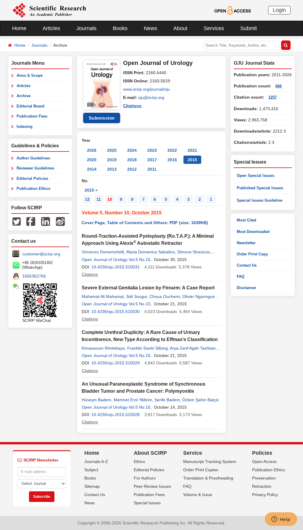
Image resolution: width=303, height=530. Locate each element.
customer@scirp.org (41, 254)
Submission (102, 117)
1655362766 (34, 276)
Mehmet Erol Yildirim (133, 399)
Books (120, 28)
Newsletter (246, 243)
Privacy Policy (265, 494)
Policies (262, 453)
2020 (91, 159)
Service (192, 453)
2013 (112, 169)
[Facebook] (30, 221)
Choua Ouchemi (164, 296)
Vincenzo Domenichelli (103, 251)
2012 (132, 169)
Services (214, 28)
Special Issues (147, 502)
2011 (152, 169)
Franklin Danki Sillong (147, 348)
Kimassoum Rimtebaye (103, 348)
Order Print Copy (252, 254)
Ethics (139, 461)
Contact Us (247, 265)
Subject (91, 469)
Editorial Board (30, 106)
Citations (132, 105)
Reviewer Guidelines (35, 168)
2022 (172, 150)
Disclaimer (246, 288)
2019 (112, 159)
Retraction (261, 486)
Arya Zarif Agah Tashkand (194, 348)
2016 (172, 159)
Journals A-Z (96, 461)
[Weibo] (60, 221)
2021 (192, 150)
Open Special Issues (255, 175)
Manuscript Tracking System (209, 461)
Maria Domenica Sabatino (150, 251)
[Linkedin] (45, 221)
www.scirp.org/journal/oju (146, 89)
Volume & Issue (197, 494)
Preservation (264, 478)
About (180, 28)
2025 (112, 150)
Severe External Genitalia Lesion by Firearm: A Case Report (148, 287)
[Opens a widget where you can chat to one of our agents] (281, 519)
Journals (86, 28)
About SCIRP (150, 453)
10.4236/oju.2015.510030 (115, 311)
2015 (192, 159)
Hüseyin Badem (96, 399)
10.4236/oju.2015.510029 (115, 363)
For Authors (145, 478)
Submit (248, 28)
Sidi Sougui (136, 296)
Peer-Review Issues (152, 486)
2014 (91, 169)
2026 (91, 150)
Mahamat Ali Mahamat (103, 296)
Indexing (25, 126)
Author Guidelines (33, 158)
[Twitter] (16, 221)
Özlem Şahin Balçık (200, 399)
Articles (51, 28)
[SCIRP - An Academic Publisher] (49, 10)
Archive (23, 96)
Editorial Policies (32, 178)
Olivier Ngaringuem (200, 296)
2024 (132, 150)
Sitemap (92, 486)
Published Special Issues (260, 188)
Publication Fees (32, 116)
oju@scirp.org (151, 97)
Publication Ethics (33, 188)
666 (278, 86)
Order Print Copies (200, 469)
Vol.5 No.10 (139, 259)
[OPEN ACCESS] (232, 10)
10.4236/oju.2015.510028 (115, 414)
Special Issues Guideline (259, 200)
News (150, 28)
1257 (272, 97)
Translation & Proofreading (208, 478)
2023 (152, 150)
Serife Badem (167, 399)
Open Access (264, 461)
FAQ (240, 276)
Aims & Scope (30, 75)
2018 (132, 159)
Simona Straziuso (193, 251)
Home (19, 28)
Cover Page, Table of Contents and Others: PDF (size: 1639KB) (145, 222)
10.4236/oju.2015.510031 (115, 267)
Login (279, 10)
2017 (152, 159)
